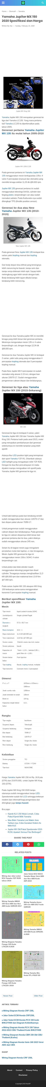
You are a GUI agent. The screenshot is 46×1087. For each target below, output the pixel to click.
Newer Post (7, 996)
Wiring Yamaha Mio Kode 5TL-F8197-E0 (32, 974)
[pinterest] (28, 844)
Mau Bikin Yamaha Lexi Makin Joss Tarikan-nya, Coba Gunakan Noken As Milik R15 (24, 823)
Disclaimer (23, 1075)
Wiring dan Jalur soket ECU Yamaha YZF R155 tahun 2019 (11, 878)
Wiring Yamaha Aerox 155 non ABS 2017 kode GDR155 (34, 904)
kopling (16, 255)
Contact (19, 1070)
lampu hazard (22, 803)
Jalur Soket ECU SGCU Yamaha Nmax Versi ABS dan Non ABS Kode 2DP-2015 (34, 877)
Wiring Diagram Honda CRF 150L (18, 1011)
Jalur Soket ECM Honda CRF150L (19, 1015)
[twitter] (17, 844)
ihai (11, 26)
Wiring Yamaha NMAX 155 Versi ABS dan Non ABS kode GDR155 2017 (12, 903)
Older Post (38, 996)
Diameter (6, 623)
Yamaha (5, 117)
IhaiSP (28, 1084)
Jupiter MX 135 (8, 188)
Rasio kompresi (8, 630)
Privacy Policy (32, 1070)
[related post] (12, 864)
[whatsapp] (39, 844)
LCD (25, 797)
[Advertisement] (23, 52)
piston (11, 195)
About (9, 1070)
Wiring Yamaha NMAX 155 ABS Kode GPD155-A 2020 (33, 931)
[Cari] (42, 3)
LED (15, 455)
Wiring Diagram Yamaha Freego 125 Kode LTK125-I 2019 (12, 983)
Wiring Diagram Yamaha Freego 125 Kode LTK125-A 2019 (12, 944)
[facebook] (7, 844)
